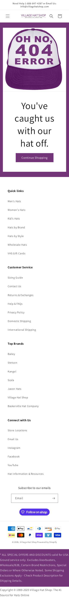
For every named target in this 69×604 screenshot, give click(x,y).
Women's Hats (16, 210)
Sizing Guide (15, 277)
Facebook (14, 456)
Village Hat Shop (18, 397)
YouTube (13, 465)
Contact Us (14, 286)
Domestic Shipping (19, 321)
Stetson (12, 362)
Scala (11, 380)
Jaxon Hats (14, 388)
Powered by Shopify (47, 542)
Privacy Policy (16, 312)
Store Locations (17, 430)
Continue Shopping (34, 157)
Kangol (12, 371)
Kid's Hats (14, 218)
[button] (7, 16)
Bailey (11, 354)
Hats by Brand (16, 227)
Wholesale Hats (17, 244)
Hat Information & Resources (26, 474)
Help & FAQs (15, 303)
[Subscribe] (53, 498)
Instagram (14, 448)
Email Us (13, 439)
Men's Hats (14, 201)
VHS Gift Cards (16, 253)
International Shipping (22, 329)
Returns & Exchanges (20, 295)
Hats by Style (16, 236)
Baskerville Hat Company (23, 406)
